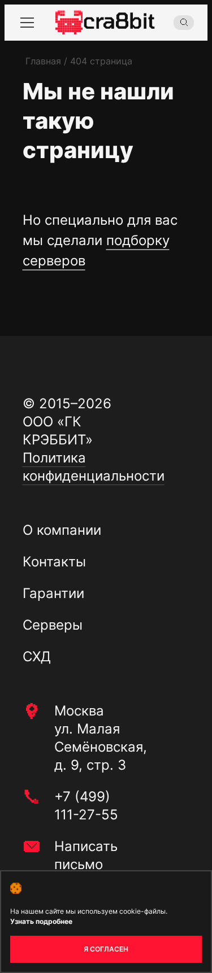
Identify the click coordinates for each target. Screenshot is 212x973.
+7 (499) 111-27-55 (86, 805)
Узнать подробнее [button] (41, 921)
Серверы (53, 625)
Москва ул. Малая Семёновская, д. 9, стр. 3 (100, 738)
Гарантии (53, 593)
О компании (62, 530)
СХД (37, 656)
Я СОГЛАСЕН (106, 949)
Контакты (54, 561)
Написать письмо (86, 855)
